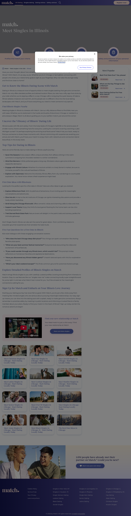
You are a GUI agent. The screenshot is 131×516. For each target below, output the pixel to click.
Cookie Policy (61, 62)
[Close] (95, 54)
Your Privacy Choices (85, 67)
